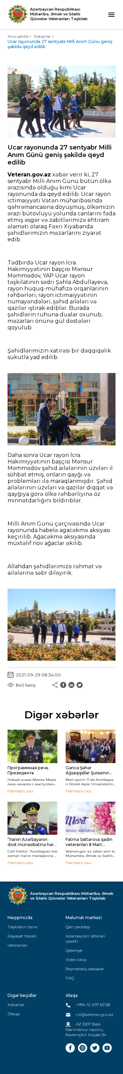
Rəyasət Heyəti (22, 936)
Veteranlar (18, 945)
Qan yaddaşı (78, 926)
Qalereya (74, 950)
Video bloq (76, 959)
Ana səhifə (18, 36)
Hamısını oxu (20, 790)
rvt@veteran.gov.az (94, 1014)
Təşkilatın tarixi (23, 926)
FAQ (70, 977)
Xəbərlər (42, 36)
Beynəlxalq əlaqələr (85, 968)
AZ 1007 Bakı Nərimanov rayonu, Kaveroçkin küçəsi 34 (86, 1029)
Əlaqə (13, 1013)
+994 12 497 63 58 (92, 1004)
